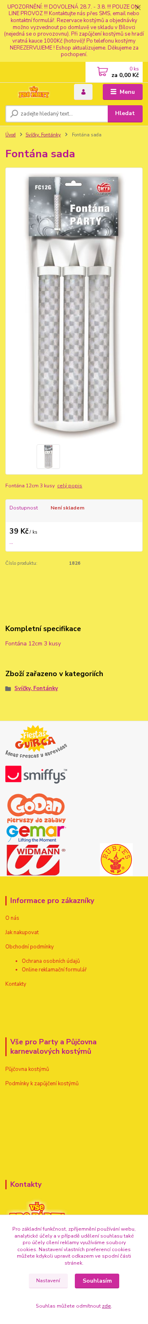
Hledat (125, 113)
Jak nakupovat (22, 932)
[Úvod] (33, 92)
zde (106, 1306)
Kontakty (15, 984)
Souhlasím (97, 1281)
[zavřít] (137, 8)
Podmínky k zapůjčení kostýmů (42, 1083)
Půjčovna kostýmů (27, 1069)
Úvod (10, 135)
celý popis (69, 485)
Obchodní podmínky (29, 947)
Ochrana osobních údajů (51, 961)
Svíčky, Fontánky (43, 135)
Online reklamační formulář (54, 969)
